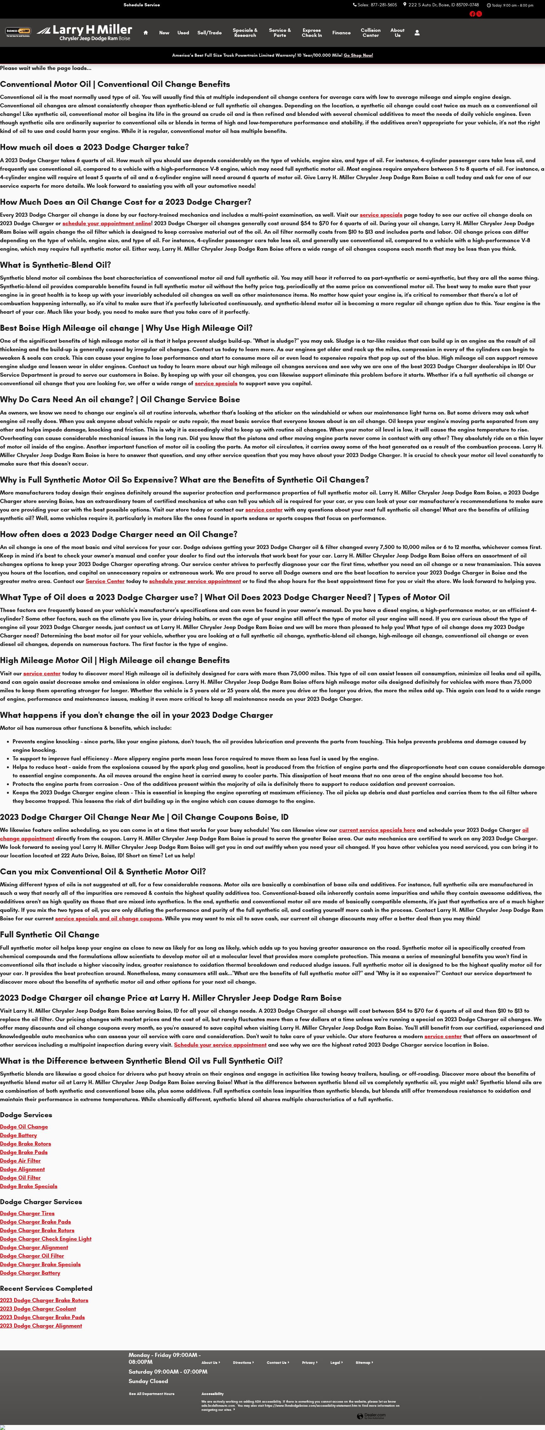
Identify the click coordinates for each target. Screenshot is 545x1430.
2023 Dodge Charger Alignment (41, 1325)
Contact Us (276, 1362)
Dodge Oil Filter (20, 1177)
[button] (473, 15)
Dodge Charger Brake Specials (40, 1264)
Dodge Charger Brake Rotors (37, 1230)
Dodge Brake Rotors (25, 1143)
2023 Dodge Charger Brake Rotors (44, 1300)
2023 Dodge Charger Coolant (38, 1308)
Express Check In (312, 32)
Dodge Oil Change (24, 1126)
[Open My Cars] (415, 32)
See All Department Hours (151, 1393)
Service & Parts (280, 32)
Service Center (105, 581)
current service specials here (377, 830)
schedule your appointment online (106, 223)
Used (183, 33)
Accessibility (301, 1401)
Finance (341, 33)
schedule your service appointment (195, 581)
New (164, 33)
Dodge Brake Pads (24, 1152)
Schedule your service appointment (220, 1044)
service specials (381, 214)
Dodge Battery (18, 1135)
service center (264, 509)
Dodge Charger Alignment (34, 1247)
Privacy (308, 1362)
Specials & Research (245, 32)
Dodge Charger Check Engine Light (45, 1238)
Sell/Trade (209, 33)
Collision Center (371, 32)
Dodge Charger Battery (30, 1272)
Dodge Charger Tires (27, 1213)
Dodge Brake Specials (28, 1186)
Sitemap (363, 1362)
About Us (397, 32)
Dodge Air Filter (20, 1160)
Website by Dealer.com (371, 1416)
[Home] (18, 32)
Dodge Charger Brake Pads (35, 1221)
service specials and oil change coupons (108, 918)
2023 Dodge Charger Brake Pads (42, 1317)
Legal (335, 1362)
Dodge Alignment (22, 1169)
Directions (242, 1362)
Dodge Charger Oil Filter (32, 1255)
